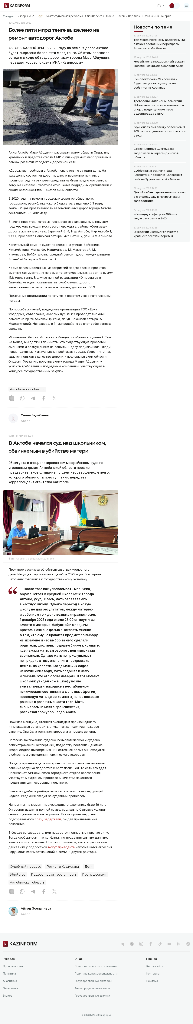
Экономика (10, 988)
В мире (7, 995)
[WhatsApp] (22, 399)
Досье (110, 16)
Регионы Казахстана (63, 866)
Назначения (150, 16)
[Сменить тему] (174, 6)
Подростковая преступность (53, 874)
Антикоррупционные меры (92, 988)
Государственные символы (93, 981)
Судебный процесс (25, 866)
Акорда (166, 16)
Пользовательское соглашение (95, 966)
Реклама (152, 981)
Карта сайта (154, 966)
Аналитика (10, 981)
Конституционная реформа (64, 16)
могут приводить (61, 847)
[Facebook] (44, 399)
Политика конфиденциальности (95, 973)
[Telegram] (33, 399)
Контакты (152, 973)
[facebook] (150, 944)
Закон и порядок (128, 16)
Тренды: (8, 16)
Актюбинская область (27, 389)
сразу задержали (48, 819)
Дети (89, 866)
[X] (54, 399)
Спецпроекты (94, 16)
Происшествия (94, 874)
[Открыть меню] (186, 5)
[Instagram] (11, 399)
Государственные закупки (92, 995)
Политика (9, 973)
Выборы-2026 (26, 16)
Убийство (17, 874)
